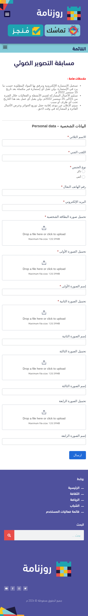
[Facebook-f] (12, 588)
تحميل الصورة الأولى (71, 251)
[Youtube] (6, 588)
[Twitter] (25, 588)
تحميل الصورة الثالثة (73, 351)
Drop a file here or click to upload (44, 234)
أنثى (79, 176)
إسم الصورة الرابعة (73, 435)
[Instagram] (19, 588)
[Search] (9, 535)
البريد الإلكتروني (74, 201)
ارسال (77, 455)
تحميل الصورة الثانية (72, 301)
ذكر (79, 171)
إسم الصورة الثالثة (74, 386)
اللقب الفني (77, 152)
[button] (7, 14)
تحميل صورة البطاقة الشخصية (65, 216)
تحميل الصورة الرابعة (72, 401)
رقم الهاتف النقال (73, 186)
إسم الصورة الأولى (73, 286)
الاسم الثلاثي (77, 137)
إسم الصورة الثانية (74, 336)
